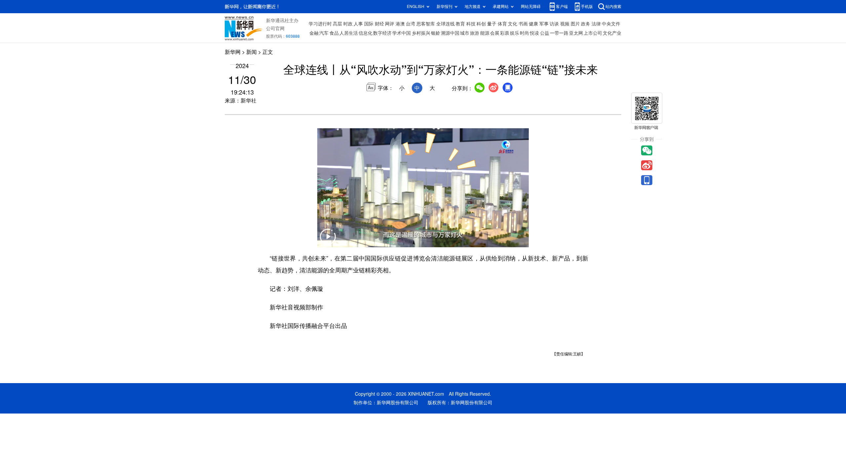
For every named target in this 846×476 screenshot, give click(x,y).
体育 (502, 23)
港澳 (400, 23)
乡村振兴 (421, 33)
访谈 (554, 23)
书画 (523, 23)
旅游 (474, 33)
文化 (512, 23)
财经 (379, 23)
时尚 (524, 33)
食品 (334, 33)
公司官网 (275, 28)
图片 (575, 23)
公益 (544, 33)
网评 (389, 23)
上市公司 (593, 33)
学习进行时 (320, 23)
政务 (585, 23)
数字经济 (382, 33)
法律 (596, 23)
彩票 (504, 33)
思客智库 (425, 23)
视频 (564, 23)
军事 (544, 23)
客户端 (562, 6)
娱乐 (514, 33)
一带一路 (559, 33)
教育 (460, 23)
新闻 (251, 52)
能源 (484, 33)
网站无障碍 (531, 6)
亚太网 (576, 33)
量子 (491, 23)
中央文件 (611, 23)
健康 (533, 23)
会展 (494, 33)
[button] (328, 241)
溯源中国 (450, 33)
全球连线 (445, 23)
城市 (464, 33)
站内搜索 (613, 6)
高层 (337, 23)
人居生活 (348, 33)
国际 (368, 23)
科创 (481, 23)
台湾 (410, 23)
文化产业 (612, 33)
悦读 (534, 33)
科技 (471, 23)
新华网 (233, 52)
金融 (314, 33)
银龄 (435, 33)
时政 (348, 23)
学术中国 (401, 33)
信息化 (365, 33)
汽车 (323, 33)
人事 (358, 23)
